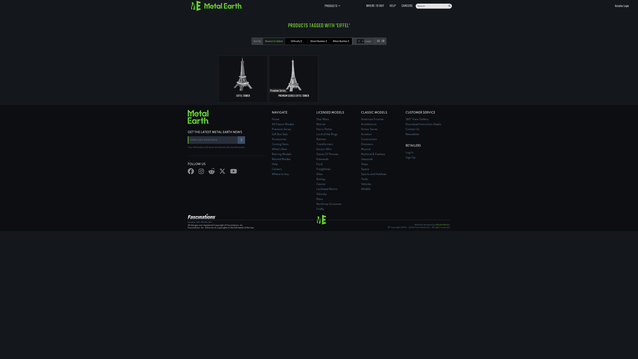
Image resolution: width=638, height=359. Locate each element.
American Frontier (372, 119)
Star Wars (322, 119)
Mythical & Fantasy (373, 154)
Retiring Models (281, 154)
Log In (409, 152)
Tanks (364, 179)
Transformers (324, 144)
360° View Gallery (417, 119)
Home (275, 119)
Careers (407, 5)
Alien (319, 174)
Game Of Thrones (327, 154)
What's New (279, 149)
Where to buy (375, 5)
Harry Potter (324, 129)
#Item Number (340, 41)
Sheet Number (318, 41)
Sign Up (411, 157)
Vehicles (366, 184)
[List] (383, 41)
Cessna (320, 184)
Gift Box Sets (280, 134)
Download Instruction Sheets (423, 124)
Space (365, 169)
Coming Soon (280, 144)
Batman (321, 139)
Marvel (320, 124)
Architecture (368, 124)
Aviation (366, 134)
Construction (369, 139)
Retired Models (281, 159)
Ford (319, 164)
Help (393, 5)
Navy (319, 199)
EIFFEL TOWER (243, 96)
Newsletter (412, 134)
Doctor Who (323, 149)
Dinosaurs (367, 144)
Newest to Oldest (274, 41)
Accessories (279, 139)
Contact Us (412, 129)
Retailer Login (622, 6)
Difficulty (296, 41)
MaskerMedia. (443, 225)
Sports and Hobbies (373, 174)
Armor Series (369, 129)
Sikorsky (321, 194)
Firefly (320, 209)
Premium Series (281, 129)
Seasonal (366, 159)
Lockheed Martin (326, 189)
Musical (365, 149)
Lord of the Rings (326, 134)
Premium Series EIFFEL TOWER (293, 96)
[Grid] (378, 41)
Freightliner (323, 169)
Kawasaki (322, 159)
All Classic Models (283, 124)
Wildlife (366, 189)
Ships (364, 164)
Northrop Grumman (328, 204)
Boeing (320, 179)
